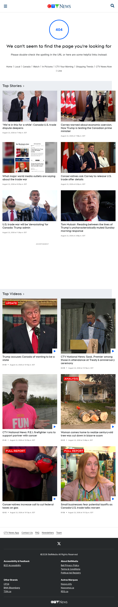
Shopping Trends (84, 66)
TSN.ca (7, 591)
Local (17, 66)
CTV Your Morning (64, 66)
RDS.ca (64, 591)
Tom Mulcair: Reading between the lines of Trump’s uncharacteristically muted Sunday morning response (87, 227)
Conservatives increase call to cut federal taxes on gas (28, 506)
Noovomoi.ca (67, 587)
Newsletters (48, 532)
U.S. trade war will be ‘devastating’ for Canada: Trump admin (25, 226)
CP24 (6, 584)
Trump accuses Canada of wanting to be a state (28, 358)
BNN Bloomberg (12, 587)
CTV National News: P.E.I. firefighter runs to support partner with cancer (29, 434)
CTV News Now (104, 66)
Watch (36, 66)
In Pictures (47, 66)
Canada (27, 66)
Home (9, 66)
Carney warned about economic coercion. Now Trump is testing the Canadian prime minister (86, 128)
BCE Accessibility (12, 565)
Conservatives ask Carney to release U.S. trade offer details (86, 178)
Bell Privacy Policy (70, 565)
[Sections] (5, 6)
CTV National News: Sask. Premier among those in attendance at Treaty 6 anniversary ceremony (88, 360)
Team (59, 532)
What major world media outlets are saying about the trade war (28, 178)
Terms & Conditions (70, 569)
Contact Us (27, 532)
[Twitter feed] (59, 543)
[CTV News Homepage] (59, 6)
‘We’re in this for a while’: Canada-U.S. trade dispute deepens (29, 126)
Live (60, 70)
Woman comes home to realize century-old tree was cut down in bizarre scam (87, 434)
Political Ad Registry (71, 572)
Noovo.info (66, 584)
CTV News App (11, 532)
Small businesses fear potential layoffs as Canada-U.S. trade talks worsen (86, 506)
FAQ (37, 532)
